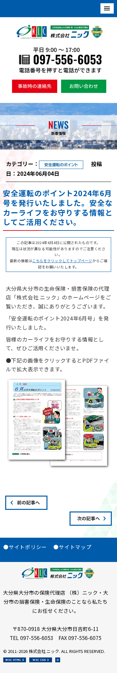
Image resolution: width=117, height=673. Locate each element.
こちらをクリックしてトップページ (62, 260)
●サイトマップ (72, 546)
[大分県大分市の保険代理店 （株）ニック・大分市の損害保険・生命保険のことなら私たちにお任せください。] (60, 37)
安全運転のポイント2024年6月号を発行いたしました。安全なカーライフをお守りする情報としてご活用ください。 (58, 208)
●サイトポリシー (25, 546)
